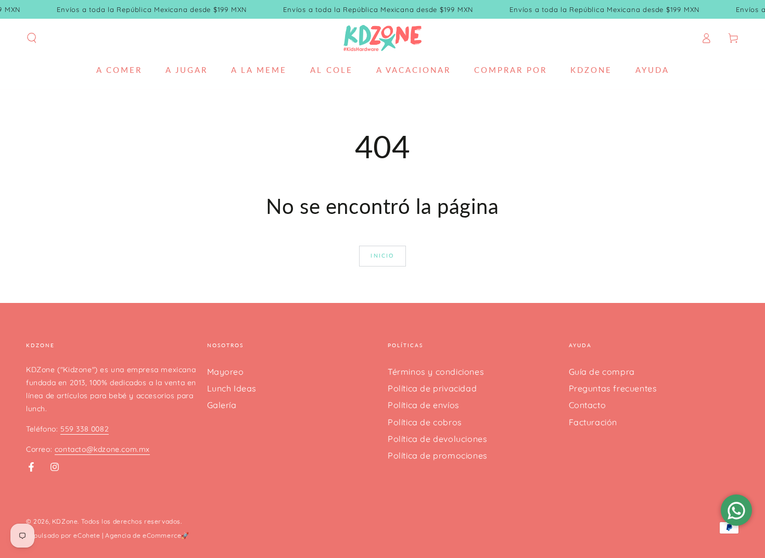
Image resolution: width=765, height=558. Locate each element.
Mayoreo (225, 371)
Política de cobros (425, 422)
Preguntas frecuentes (613, 388)
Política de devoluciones (437, 439)
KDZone (65, 521)
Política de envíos (424, 405)
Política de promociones (438, 455)
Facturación (593, 422)
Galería (222, 405)
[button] (31, 38)
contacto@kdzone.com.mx (102, 449)
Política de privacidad (432, 388)
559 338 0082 (84, 429)
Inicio (382, 255)
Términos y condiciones (436, 371)
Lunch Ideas (232, 388)
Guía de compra (602, 371)
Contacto (587, 405)
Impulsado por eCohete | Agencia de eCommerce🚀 (107, 535)
